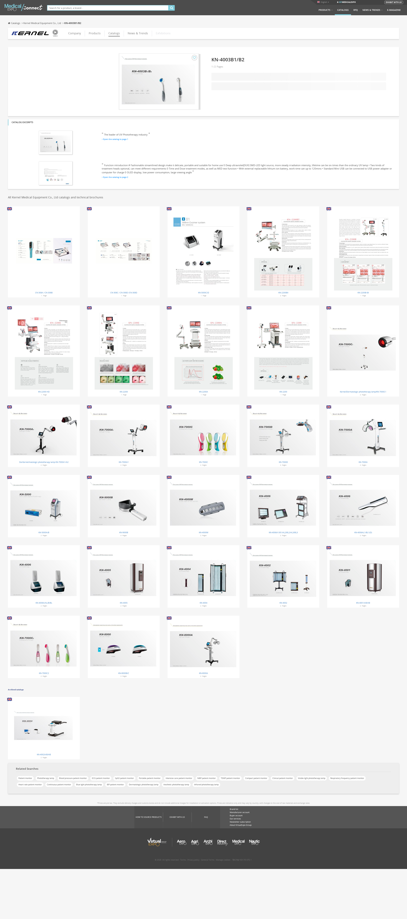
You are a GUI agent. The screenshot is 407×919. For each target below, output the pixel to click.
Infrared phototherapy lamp (206, 784)
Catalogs (343, 10)
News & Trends (371, 10)
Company (74, 33)
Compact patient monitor (256, 778)
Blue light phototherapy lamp (89, 784)
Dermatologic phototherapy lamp (143, 784)
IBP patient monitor (115, 784)
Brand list (234, 809)
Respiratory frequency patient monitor (347, 778)
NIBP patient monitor (206, 778)
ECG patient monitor (101, 778)
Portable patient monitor (150, 778)
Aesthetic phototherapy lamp (176, 784)
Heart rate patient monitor (30, 784)
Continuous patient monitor (59, 784)
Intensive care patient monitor (179, 778)
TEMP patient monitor (230, 778)
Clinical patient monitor (282, 778)
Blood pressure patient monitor (73, 778)
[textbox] (108, 8)
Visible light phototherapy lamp (311, 778)
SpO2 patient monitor (124, 778)
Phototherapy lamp (45, 778)
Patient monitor (25, 778)
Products (324, 10)
